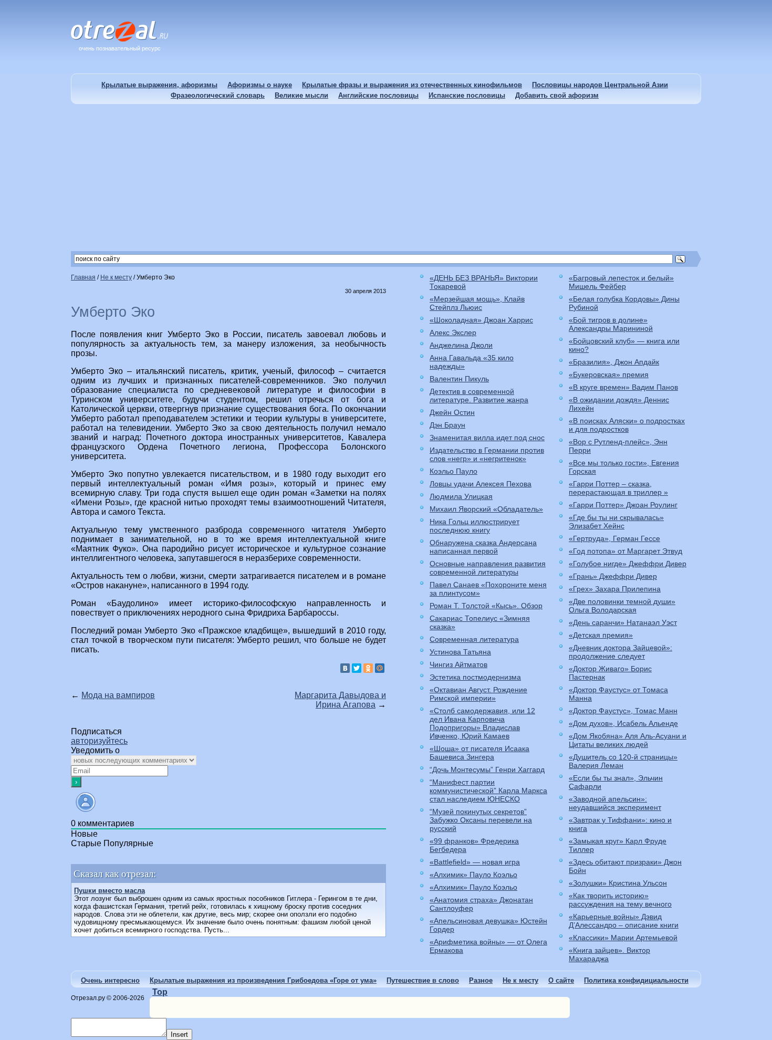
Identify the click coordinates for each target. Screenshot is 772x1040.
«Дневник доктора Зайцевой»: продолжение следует (620, 651)
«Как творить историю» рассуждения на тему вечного (620, 899)
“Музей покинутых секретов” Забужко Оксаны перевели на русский (481, 820)
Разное (481, 980)
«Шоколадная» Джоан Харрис (481, 320)
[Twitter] (356, 668)
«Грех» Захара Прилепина (615, 589)
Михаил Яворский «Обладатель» (486, 509)
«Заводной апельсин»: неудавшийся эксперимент (615, 803)
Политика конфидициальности (636, 980)
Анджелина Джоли (461, 345)
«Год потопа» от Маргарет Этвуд (625, 551)
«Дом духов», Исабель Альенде (623, 723)
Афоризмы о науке (259, 85)
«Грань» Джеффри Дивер (613, 576)
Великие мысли (301, 95)
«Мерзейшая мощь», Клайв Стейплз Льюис (477, 303)
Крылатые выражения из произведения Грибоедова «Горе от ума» (263, 980)
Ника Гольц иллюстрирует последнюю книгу (474, 525)
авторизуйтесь (99, 740)
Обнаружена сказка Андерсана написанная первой (483, 546)
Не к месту (520, 980)
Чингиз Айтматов (458, 664)
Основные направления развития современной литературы (488, 567)
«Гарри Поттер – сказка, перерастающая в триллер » (618, 488)
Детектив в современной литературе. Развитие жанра (479, 395)
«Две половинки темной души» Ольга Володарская (622, 605)
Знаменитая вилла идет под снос (487, 437)
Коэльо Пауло (453, 471)
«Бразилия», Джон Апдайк (614, 362)
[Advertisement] (386, 177)
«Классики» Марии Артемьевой (623, 937)
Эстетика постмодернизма (475, 677)
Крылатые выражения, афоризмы (159, 85)
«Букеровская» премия (609, 374)
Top (160, 991)
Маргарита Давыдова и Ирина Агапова (340, 700)
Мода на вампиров (118, 695)
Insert (179, 1034)
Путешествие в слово (423, 980)
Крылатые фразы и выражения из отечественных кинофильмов (412, 85)
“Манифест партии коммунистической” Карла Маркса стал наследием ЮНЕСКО (488, 790)
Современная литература (474, 639)
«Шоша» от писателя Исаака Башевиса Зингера (479, 752)
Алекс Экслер (453, 332)
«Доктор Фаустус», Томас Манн (623, 710)
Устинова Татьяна (460, 652)
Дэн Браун (447, 425)
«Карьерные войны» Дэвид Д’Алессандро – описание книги (624, 920)
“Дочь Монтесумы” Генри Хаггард (487, 769)
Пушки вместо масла (109, 891)
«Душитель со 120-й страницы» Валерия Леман (623, 761)
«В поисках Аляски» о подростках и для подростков (627, 425)
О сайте (561, 980)
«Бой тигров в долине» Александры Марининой (611, 324)
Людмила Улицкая (461, 496)
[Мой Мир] (379, 668)
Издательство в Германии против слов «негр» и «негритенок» (487, 454)
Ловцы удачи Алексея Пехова (480, 484)
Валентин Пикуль (459, 379)
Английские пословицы (378, 95)
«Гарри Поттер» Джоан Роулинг (623, 505)
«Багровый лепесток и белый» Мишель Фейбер (621, 282)
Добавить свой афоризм (557, 95)
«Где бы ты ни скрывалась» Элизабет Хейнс (616, 521)
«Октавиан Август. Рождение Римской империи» (478, 693)
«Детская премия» (601, 635)
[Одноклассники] (368, 668)
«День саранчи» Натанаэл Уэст (623, 622)
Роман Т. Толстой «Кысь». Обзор (486, 605)
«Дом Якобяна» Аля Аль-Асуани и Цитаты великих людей (627, 740)
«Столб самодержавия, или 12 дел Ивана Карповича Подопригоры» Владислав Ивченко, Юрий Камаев (482, 723)
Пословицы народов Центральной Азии (600, 85)
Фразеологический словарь (218, 95)
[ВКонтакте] (345, 668)
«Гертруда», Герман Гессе (614, 538)
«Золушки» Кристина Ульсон (618, 883)
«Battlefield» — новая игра (475, 862)
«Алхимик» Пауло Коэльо (473, 874)
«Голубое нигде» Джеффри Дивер (627, 563)
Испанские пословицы (467, 95)
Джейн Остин (452, 412)
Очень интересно (110, 980)
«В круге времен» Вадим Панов (623, 387)
